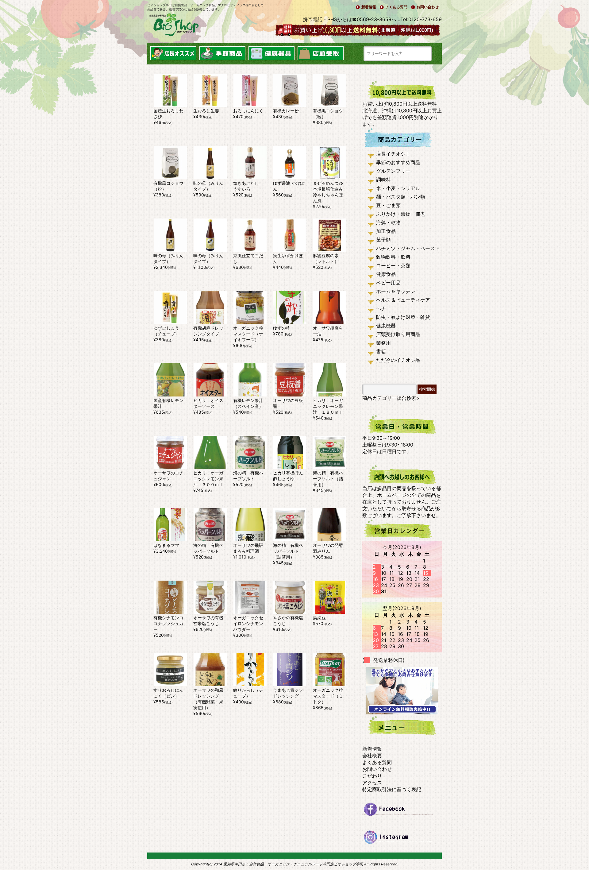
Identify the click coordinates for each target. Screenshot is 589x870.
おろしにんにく (248, 110)
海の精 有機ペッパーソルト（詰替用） (288, 551)
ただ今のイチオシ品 (398, 360)
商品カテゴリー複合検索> (391, 398)
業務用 (383, 343)
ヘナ (381, 308)
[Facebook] (402, 811)
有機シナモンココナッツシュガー (168, 623)
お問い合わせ (428, 7)
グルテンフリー (393, 171)
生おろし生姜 (206, 110)
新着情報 (368, 7)
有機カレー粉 (286, 110)
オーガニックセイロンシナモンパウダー (248, 623)
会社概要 (372, 755)
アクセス (372, 782)
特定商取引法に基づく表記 (391, 789)
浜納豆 (319, 617)
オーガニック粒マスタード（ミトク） (328, 695)
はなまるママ (166, 545)
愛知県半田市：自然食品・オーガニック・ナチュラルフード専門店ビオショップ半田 (293, 864)
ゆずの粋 (281, 328)
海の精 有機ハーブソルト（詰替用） (328, 478)
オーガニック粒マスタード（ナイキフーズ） (248, 333)
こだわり (372, 776)
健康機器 (386, 326)
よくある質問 (396, 7)
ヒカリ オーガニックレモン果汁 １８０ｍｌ (328, 406)
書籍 (381, 351)
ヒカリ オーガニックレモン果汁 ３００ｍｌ (208, 478)
